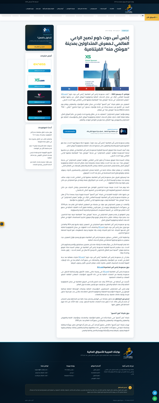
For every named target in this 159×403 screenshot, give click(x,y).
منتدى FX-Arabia (69, 370)
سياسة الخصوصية (69, 375)
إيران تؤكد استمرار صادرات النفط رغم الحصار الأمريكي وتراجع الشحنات (41, 163)
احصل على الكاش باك (39, 47)
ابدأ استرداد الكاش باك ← (69, 131)
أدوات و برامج (60, 9)
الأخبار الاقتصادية (95, 373)
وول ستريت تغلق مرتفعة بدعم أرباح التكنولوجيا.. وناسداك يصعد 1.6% (41, 133)
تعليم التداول (96, 375)
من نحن (72, 373)
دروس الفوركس (30, 9)
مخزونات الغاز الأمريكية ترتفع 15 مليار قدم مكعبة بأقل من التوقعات (40, 147)
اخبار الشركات (125, 31)
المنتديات (112, 9)
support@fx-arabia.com (41, 370)
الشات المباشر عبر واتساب (41, 375)
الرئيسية (119, 9)
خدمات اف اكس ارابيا (82, 9)
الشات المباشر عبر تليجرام (41, 373)
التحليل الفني (96, 370)
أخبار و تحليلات (103, 9)
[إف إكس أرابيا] (128, 9)
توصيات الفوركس (71, 9)
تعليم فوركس (93, 9)
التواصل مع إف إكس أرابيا (48, 9)
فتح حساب (38, 9)
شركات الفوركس (95, 378)
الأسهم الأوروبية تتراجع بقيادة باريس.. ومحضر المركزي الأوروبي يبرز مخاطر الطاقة (40, 155)
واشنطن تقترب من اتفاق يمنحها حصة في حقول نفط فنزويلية (40, 140)
